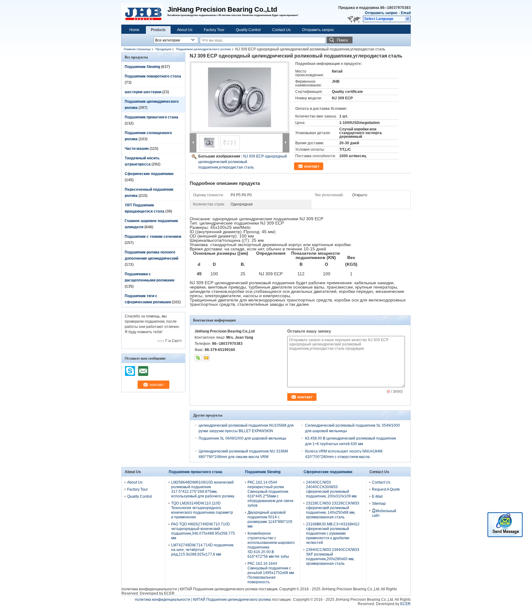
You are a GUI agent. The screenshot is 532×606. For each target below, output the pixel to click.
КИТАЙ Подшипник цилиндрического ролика (219, 589)
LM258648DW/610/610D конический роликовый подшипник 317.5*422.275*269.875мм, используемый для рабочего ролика (202, 489)
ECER (169, 593)
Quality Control (248, 30)
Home (134, 30)
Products (158, 30)
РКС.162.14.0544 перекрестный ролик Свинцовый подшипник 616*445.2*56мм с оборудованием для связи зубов (270, 494)
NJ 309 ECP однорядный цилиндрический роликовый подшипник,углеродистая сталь (242, 161)
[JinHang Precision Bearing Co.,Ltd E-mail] (206, 357)
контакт (311, 166)
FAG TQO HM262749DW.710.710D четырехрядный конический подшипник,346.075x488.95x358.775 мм (203, 531)
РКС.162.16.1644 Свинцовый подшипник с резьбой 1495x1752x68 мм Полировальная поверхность (271, 572)
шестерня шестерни (143, 92)
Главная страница (137, 49)
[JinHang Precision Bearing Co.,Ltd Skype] (198, 357)
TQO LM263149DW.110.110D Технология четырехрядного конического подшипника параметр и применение (202, 510)
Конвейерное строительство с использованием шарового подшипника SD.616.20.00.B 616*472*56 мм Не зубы (271, 545)
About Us (184, 30)
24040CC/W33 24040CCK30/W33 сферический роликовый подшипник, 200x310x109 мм (331, 489)
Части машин (137, 148)
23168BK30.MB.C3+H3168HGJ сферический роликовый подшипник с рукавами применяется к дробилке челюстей (332, 533)
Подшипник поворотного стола (153, 76)
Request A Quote (386, 489)
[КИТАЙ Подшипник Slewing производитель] (144, 12)
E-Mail (377, 496)
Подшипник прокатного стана (151, 117)
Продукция (163, 49)
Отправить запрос (382, 13)
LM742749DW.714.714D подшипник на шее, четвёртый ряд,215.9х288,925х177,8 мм (202, 549)
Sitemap (379, 503)
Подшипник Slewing (142, 67)
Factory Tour (214, 30)
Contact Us (281, 30)
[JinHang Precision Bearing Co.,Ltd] (407, 19)
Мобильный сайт (384, 513)
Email (406, 13)
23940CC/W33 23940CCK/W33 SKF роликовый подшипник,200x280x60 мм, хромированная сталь (332, 557)
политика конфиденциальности (149, 589)
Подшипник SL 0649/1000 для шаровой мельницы (242, 438)
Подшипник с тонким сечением (153, 236)
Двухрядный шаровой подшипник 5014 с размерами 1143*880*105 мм (270, 519)
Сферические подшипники (149, 174)
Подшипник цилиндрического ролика (203, 49)
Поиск (342, 40)
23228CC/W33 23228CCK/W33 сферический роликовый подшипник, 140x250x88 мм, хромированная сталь (332, 510)
